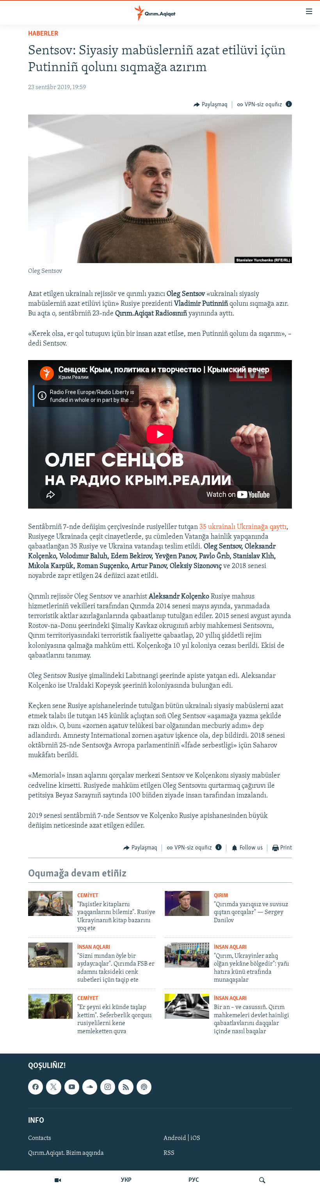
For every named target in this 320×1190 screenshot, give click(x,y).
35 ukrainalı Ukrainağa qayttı (242, 527)
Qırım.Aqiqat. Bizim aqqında (66, 1153)
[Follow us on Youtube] (71, 1086)
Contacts (39, 1138)
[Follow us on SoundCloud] (89, 1086)
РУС (193, 1180)
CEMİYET (87, 896)
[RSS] (125, 1086)
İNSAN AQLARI (93, 947)
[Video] (57, 1180)
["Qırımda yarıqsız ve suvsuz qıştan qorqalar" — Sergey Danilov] (187, 903)
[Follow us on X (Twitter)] (53, 1086)
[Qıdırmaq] (262, 1180)
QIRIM (221, 896)
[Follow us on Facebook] (35, 1086)
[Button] (211, 105)
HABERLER (43, 34)
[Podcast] (144, 1086)
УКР (126, 1180)
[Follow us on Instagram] (107, 1086)
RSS (169, 1153)
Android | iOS (182, 1138)
